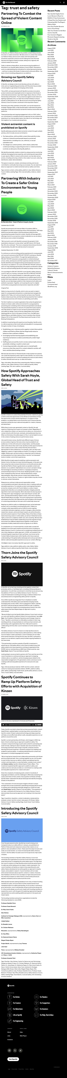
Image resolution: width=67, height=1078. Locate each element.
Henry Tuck (21, 967)
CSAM (22, 667)
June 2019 (51, 229)
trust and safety (26, 172)
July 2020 (51, 202)
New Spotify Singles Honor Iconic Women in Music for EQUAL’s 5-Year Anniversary (56, 16)
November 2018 (52, 244)
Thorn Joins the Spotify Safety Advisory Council (19, 554)
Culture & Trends (53, 270)
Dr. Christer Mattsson (23, 963)
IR (29, 800)
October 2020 (52, 195)
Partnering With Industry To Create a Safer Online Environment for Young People (20, 185)
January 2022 (52, 164)
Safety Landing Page (12, 172)
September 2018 (53, 248)
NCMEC (28, 669)
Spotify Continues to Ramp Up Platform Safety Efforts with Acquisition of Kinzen (21, 684)
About (9, 1032)
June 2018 (51, 254)
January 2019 (52, 239)
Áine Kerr (7, 961)
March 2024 (51, 109)
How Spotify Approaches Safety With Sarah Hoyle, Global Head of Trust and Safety (20, 378)
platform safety (17, 546)
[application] (22, 724)
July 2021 (50, 176)
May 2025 (51, 80)
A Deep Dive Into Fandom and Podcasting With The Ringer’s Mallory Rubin (57, 22)
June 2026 (51, 52)
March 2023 (51, 134)
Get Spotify (14, 1059)
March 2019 (51, 235)
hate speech (25, 800)
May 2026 (51, 54)
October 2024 (52, 94)
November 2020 (53, 193)
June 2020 (51, 204)
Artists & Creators (53, 266)
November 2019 (52, 218)
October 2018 (52, 246)
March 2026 (51, 59)
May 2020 (51, 206)
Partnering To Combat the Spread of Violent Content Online (21, 18)
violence (33, 172)
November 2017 (52, 260)
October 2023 (52, 120)
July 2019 (50, 227)
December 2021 (52, 166)
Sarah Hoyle (24, 548)
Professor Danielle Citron (24, 971)
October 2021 (52, 170)
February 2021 (52, 187)
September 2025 (53, 71)
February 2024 (52, 111)
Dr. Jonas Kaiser (10, 965)
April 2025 (51, 82)
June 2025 (51, 78)
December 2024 (53, 90)
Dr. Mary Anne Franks (33, 965)
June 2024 (51, 103)
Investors (10, 1039)
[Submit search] (65, 6)
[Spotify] (8, 2)
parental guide (25, 362)
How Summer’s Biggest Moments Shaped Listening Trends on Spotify (56, 37)
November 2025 (53, 67)
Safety (32, 546)
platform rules (27, 170)
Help (21, 1032)
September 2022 (53, 147)
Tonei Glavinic (18, 974)
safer (2, 670)
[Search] (60, 2)
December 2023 (52, 115)
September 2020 (53, 197)
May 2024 (51, 105)
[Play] (3, 725)
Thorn (3, 672)
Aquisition (15, 798)
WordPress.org (52, 286)
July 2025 (51, 75)
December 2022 (52, 141)
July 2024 (51, 101)
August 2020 (51, 199)
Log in (49, 280)
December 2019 (52, 216)
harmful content (29, 667)
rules (28, 546)
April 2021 (51, 183)
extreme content (9, 170)
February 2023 (52, 136)
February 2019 (52, 237)
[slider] (39, 724)
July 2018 (50, 252)
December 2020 (53, 191)
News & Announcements (55, 272)
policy (24, 546)
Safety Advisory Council (17, 364)
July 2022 (50, 151)
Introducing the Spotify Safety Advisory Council (19, 810)
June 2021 (51, 178)
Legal (9, 1069)
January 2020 (52, 214)
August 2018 (51, 250)
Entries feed (51, 282)
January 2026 (52, 63)
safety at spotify (29, 364)
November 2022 (53, 143)
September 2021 (53, 172)
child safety (7, 362)
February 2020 (52, 212)
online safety (18, 170)
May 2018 (50, 256)
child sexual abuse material (12, 667)
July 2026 (51, 50)
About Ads (32, 1069)
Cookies (26, 1069)
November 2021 (52, 168)
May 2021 (50, 181)
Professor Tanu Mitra (13, 973)
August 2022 (51, 149)
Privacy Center (14, 1069)
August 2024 (51, 99)
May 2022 (51, 155)
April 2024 (51, 107)
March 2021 (51, 185)
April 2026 (51, 56)
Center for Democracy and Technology (29, 961)
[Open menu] (64, 2)
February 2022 (52, 162)
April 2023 (51, 132)
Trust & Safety (9, 672)
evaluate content (6, 800)
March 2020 (51, 210)
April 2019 (51, 233)
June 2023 (51, 128)
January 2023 (52, 138)
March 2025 (51, 84)
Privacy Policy (21, 1069)
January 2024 (52, 113)
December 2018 (52, 241)
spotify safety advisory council (33, 670)
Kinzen (33, 800)
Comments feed (52, 284)
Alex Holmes (14, 961)
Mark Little (17, 969)
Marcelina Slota (16, 362)
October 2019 (52, 220)
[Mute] (36, 725)
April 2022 (51, 157)
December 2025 (53, 65)
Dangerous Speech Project (9, 963)
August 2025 (51, 73)
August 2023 (51, 124)
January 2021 (52, 189)
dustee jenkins (34, 798)
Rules (49, 274)
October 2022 (52, 145)
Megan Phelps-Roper (27, 969)
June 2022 (51, 153)
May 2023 (51, 130)
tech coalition (17, 366)
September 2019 (53, 223)
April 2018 (51, 258)
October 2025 (52, 69)
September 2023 (53, 122)
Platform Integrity (35, 362)
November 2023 (53, 117)
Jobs (8, 1036)
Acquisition (7, 798)
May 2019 (50, 231)
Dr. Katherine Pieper (21, 965)
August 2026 (51, 48)
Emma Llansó (13, 967)
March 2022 (51, 160)
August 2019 (51, 225)
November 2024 (53, 92)
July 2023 (50, 126)
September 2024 (53, 96)
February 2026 (52, 61)
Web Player (23, 1036)
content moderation (24, 798)
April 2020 (51, 208)
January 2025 (52, 88)
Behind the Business (54, 268)
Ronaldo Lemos (23, 973)
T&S (20, 172)
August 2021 (51, 174)
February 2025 (52, 86)
